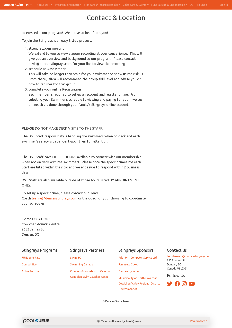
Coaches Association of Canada (90, 271)
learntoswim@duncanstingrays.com (189, 256)
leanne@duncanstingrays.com (54, 198)
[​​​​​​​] (170, 284)
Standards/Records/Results (101, 4)
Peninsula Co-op (128, 264)
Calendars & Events (135, 4)
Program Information (68, 4)
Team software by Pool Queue (120, 321)
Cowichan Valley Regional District (139, 283)
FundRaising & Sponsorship (168, 4)
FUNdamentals (31, 257)
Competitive (29, 264)
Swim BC (75, 257)
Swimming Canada (81, 264)
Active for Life (30, 271)
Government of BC (130, 288)
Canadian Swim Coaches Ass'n (89, 276)
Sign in (224, 4)
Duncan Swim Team (18, 5)
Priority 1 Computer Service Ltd (138, 257)
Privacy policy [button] (197, 321)
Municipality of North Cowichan (138, 278)
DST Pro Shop (198, 4)
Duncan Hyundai (129, 271)
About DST (43, 4)
